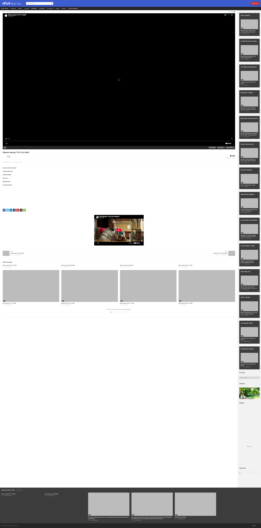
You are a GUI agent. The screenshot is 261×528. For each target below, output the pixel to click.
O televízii (13, 8)
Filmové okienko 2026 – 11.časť (248, 185)
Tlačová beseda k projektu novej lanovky (248, 82)
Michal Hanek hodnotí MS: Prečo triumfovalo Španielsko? (248, 57)
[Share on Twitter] (7, 210)
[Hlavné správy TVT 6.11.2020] (60, 253)
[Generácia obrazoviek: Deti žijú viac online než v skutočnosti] (249, 203)
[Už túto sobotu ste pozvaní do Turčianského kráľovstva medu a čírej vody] (249, 280)
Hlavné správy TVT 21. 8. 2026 (10, 265)
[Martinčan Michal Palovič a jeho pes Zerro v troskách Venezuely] (249, 306)
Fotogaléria (41, 8)
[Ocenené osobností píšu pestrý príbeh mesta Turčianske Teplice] (249, 153)
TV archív (26, 8)
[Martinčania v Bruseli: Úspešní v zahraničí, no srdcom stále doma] (249, 101)
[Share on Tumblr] (14, 210)
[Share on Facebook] (4, 210)
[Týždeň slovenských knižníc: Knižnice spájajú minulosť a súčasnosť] (249, 255)
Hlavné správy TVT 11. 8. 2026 (185, 265)
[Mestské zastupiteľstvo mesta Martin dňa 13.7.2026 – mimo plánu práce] (249, 127)
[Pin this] (17, 210)
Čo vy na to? (50, 8)
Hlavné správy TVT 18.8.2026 (68, 265)
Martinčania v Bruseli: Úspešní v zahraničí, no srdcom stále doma (248, 108)
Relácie (20, 8)
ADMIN (254, 525)
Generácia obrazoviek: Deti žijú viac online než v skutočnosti (249, 210)
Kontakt (63, 8)
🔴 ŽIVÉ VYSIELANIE (73, 8)
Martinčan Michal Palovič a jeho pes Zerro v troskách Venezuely (249, 313)
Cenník (57, 8)
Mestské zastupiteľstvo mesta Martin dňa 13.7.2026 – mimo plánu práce (249, 134)
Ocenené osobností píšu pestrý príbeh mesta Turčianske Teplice (248, 160)
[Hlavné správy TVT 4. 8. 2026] (89, 286)
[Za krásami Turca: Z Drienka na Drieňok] (249, 332)
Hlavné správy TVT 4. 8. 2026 (68, 303)
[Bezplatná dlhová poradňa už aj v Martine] (249, 358)
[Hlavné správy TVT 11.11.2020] (177, 253)
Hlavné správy (14, 162)
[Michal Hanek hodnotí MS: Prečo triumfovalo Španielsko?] (249, 50)
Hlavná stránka (4, 8)
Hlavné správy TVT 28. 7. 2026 (185, 303)
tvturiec (8, 156)
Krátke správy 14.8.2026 (180, 517)
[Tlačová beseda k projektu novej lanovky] (249, 76)
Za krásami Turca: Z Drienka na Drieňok (248, 339)
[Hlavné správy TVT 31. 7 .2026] (148, 286)
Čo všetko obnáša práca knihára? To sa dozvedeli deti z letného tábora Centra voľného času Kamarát (108, 518)
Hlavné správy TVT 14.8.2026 (126, 265)
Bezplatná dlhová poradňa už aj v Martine (248, 364)
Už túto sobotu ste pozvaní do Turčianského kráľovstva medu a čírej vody (249, 287)
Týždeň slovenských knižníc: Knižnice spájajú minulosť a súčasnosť (247, 261)
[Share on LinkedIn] (11, 210)
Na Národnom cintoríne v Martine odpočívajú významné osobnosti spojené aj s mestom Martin (248, 236)
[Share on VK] (21, 210)
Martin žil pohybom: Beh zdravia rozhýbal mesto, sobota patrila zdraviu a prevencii (248, 31)
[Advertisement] (249, 416)
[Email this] (24, 210)
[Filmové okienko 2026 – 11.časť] (249, 179)
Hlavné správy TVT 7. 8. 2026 (9, 303)
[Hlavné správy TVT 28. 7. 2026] (207, 286)
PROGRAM (33, 8)
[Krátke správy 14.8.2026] (195, 504)
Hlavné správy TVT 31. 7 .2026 (127, 303)
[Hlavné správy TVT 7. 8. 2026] (31, 286)
